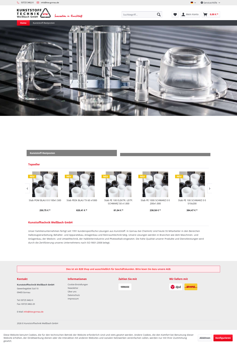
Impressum (73, 298)
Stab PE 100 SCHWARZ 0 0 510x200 (192, 202)
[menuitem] (142, 14)
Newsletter (73, 288)
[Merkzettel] (175, 14)
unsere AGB (164, 269)
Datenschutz (74, 295)
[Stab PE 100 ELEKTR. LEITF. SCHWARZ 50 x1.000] (118, 184)
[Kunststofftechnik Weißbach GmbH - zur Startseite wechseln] (52, 14)
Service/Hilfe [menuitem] (210, 2)
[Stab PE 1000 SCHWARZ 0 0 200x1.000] (155, 184)
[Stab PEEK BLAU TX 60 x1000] (82, 184)
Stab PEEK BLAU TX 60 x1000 (82, 200)
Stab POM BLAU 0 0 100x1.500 (45, 200)
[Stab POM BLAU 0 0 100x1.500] (45, 184)
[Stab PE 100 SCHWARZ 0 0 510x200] (192, 184)
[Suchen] (158, 14)
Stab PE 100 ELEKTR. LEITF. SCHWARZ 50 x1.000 (118, 202)
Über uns (72, 291)
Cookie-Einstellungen (78, 284)
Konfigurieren (223, 337)
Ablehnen (205, 337)
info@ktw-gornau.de (50, 2)
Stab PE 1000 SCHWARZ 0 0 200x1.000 (155, 202)
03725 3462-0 (27, 2)
